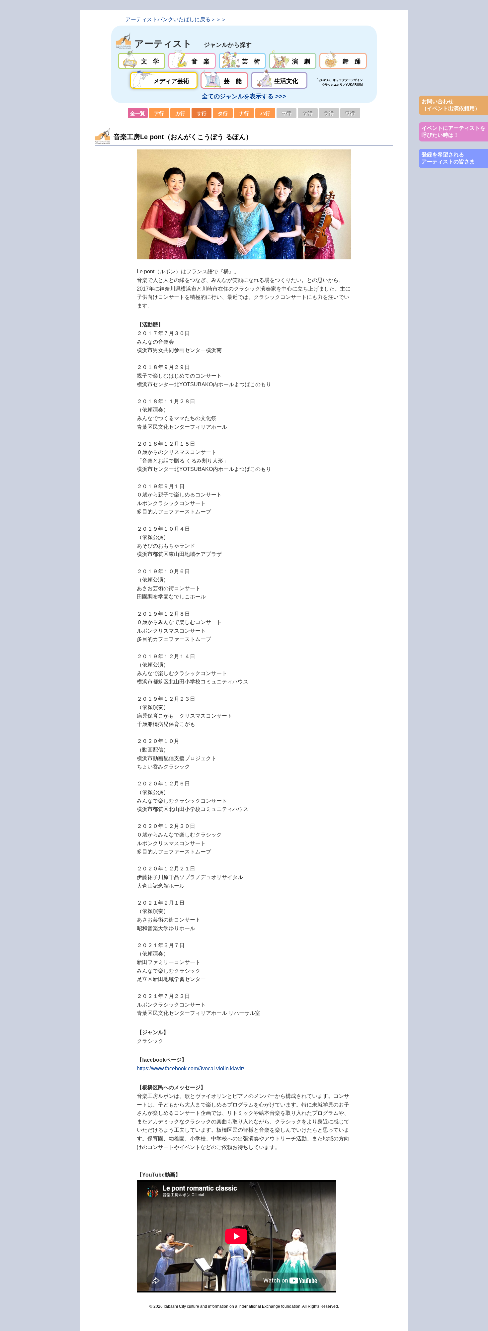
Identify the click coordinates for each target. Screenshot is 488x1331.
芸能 (224, 80)
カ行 (180, 113)
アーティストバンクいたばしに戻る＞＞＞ (175, 19)
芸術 (242, 61)
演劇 (292, 61)
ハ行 (265, 113)
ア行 (159, 113)
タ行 (223, 113)
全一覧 (138, 113)
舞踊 (343, 61)
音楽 (192, 61)
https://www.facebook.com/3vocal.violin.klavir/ (190, 1068)
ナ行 (244, 113)
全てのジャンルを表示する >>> (244, 96)
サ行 (201, 113)
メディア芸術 (164, 80)
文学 (141, 61)
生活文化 (279, 80)
